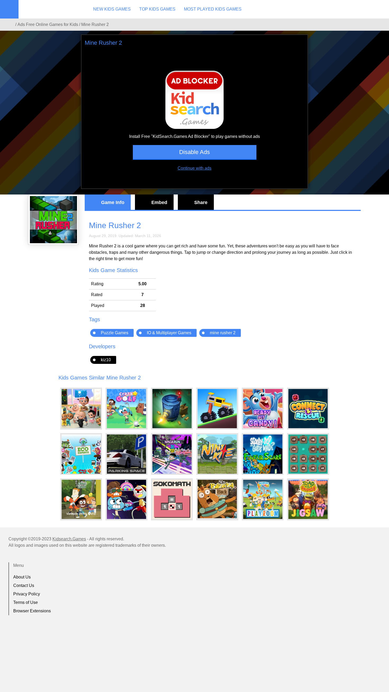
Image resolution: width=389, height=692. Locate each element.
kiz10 (106, 360)
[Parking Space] (126, 454)
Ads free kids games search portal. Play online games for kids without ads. (52, 9)
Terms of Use (25, 602)
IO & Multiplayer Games (169, 333)
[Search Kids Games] (380, 9)
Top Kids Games (157, 9)
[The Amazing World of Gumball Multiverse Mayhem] (126, 499)
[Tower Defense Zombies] (172, 408)
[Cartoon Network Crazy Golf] (126, 408)
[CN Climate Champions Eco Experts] (81, 454)
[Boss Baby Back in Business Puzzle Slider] (81, 408)
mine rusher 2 (223, 333)
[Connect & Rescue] (308, 408)
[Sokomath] (172, 499)
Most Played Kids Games (213, 9)
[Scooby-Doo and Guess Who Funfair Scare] (262, 454)
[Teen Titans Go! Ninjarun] (172, 454)
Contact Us (23, 585)
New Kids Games (112, 9)
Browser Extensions (32, 611)
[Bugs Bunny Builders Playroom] (262, 499)
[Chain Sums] (308, 454)
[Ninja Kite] (217, 454)
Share (200, 202)
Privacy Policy (26, 594)
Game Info (112, 202)
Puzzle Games (114, 333)
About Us (22, 577)
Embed (159, 202)
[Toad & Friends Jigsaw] (308, 499)
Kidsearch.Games (69, 539)
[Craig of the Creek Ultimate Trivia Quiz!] (81, 499)
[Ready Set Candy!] (262, 408)
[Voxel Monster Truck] (217, 408)
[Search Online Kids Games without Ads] (10, 25)
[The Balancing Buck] (217, 499)
